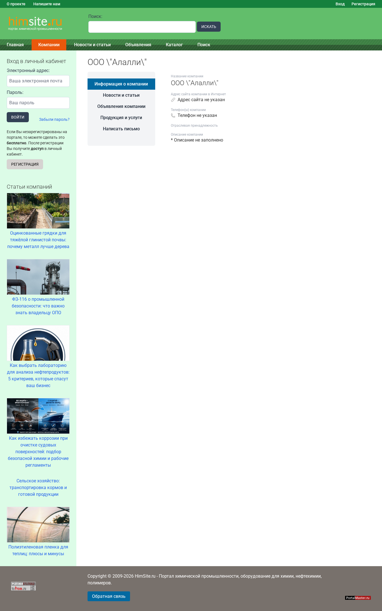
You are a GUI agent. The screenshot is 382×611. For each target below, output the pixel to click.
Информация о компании (121, 84)
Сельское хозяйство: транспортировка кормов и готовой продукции (38, 487)
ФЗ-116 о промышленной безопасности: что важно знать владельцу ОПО (38, 306)
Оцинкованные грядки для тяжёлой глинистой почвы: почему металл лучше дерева (38, 239)
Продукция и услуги (121, 117)
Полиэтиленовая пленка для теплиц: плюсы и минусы (38, 550)
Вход (340, 4)
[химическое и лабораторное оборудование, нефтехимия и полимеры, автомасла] (40, 24)
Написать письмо (121, 128)
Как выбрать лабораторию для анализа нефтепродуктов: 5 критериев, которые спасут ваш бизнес (38, 375)
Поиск (203, 44)
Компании (49, 44)
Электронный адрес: (28, 70)
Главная (15, 44)
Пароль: (15, 92)
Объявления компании (121, 106)
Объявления (138, 44)
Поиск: (95, 16)
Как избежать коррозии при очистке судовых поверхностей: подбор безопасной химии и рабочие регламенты (38, 452)
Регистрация (363, 4)
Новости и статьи (92, 44)
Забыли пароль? (54, 119)
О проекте (16, 4)
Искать (208, 26)
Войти (17, 117)
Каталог (174, 44)
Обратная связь (109, 596)
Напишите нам (46, 4)
